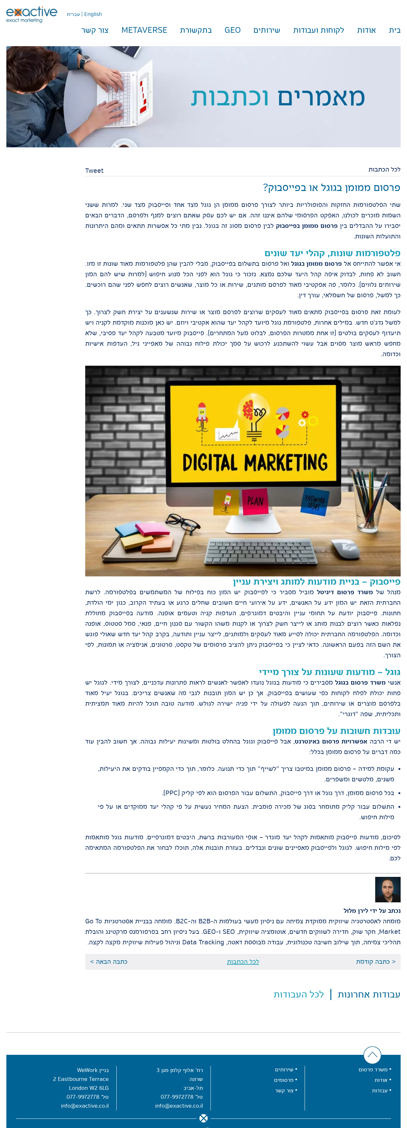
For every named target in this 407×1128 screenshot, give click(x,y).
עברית (73, 14)
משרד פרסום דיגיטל (345, 592)
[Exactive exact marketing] (31, 14)
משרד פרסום (373, 1069)
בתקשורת (196, 30)
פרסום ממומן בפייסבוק (307, 226)
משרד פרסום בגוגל (360, 683)
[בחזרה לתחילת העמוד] (372, 1055)
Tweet (94, 171)
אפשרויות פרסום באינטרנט (331, 741)
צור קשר (95, 30)
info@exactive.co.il (179, 1106)
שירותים (266, 30)
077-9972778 (177, 1097)
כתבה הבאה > (109, 962)
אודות (366, 30)
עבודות (380, 1090)
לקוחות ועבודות (318, 30)
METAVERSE (144, 30)
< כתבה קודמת (376, 962)
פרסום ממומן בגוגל (316, 264)
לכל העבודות (298, 994)
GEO (232, 30)
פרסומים (283, 1080)
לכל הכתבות (385, 169)
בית (395, 30)
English (93, 14)
